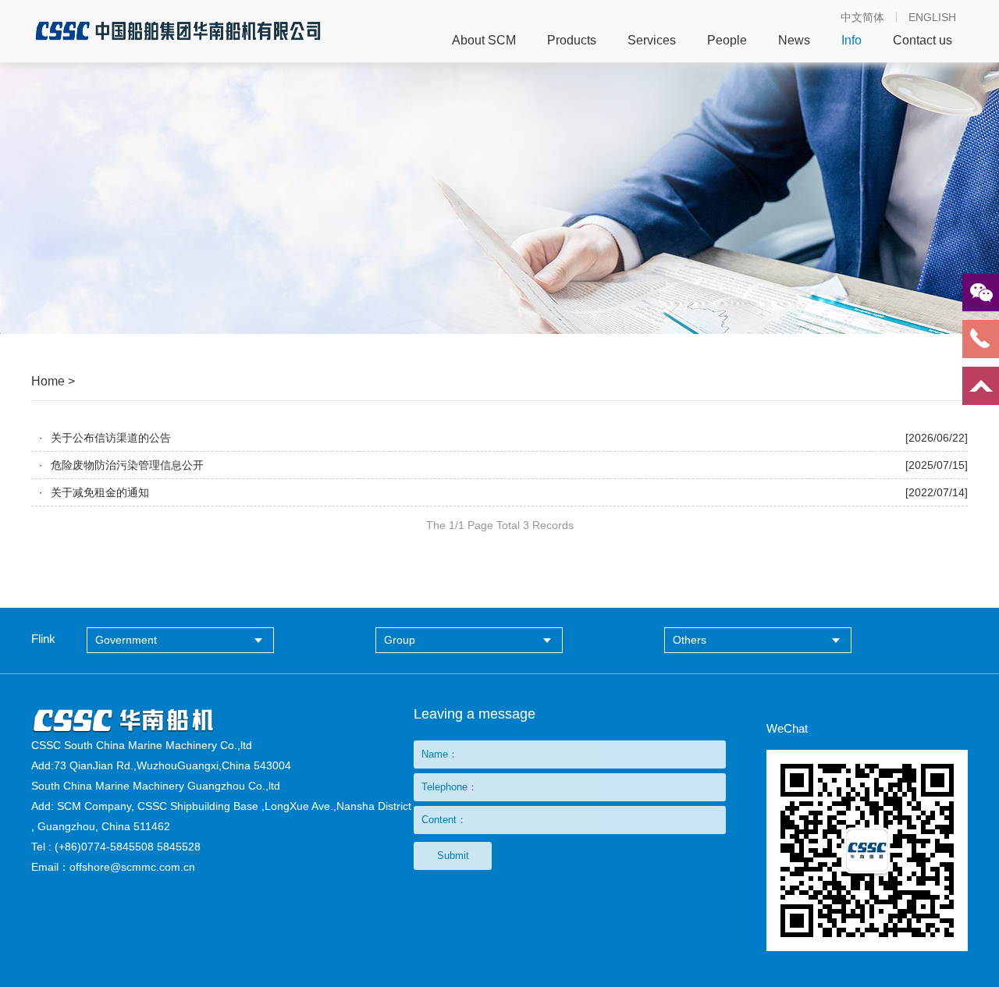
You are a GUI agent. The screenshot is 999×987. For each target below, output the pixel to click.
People (727, 40)
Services (651, 40)
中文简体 (862, 17)
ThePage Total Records (500, 525)
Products (571, 40)
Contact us (922, 40)
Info (851, 40)
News (794, 40)
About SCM (484, 40)
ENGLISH (932, 17)
